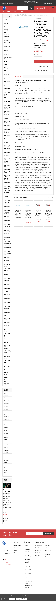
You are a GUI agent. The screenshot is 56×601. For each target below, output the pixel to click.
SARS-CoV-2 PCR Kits (7, 269)
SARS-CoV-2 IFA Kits (7, 166)
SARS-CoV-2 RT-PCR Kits (7, 319)
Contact (14, 11)
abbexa (5, 411)
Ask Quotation (6, 11)
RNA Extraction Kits (6, 69)
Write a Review (49, 40)
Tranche (6, 372)
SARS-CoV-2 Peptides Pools (7, 274)
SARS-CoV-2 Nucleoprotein (7, 242)
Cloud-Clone (6, 400)
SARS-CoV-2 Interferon (7, 183)
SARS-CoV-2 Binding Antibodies (7, 113)
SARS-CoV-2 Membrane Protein (7, 202)
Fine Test (6, 447)
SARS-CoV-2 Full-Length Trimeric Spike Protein (7, 147)
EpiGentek (6, 419)
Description (18, 76)
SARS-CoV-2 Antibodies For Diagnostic (7, 83)
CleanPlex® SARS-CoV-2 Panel (7, 25)
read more (5, 514)
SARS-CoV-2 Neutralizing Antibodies (7, 226)
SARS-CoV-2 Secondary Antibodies (7, 324)
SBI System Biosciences (6, 415)
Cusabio (5, 422)
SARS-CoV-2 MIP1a (7, 207)
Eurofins (6, 427)
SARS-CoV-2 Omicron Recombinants (7, 259)
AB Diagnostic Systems (7, 451)
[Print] (41, 71)
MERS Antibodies (6, 54)
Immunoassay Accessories (7, 45)
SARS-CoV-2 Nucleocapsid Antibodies (7, 232)
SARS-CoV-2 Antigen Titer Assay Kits (7, 101)
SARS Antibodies (6, 73)
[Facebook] (35, 71)
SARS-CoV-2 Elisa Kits (7, 126)
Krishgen (6, 457)
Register (41, 8)
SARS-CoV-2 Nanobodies (7, 221)
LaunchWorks (7, 444)
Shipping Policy (21, 593)
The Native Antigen (6, 461)
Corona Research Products (6, 520)
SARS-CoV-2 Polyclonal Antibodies (7, 280)
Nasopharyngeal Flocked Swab (8, 58)
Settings (5, 599)
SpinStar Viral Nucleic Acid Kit (7, 368)
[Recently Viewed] (46, 8)
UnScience (6, 465)
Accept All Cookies (21, 599)
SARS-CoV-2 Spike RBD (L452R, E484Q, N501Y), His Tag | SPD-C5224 (48, 213)
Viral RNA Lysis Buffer (6, 378)
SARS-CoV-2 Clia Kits (7, 122)
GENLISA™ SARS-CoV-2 (7, 41)
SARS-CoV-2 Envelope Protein (7, 137)
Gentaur (5, 430)
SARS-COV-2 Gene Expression (7, 154)
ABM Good (6, 406)
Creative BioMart (6, 438)
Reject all (12, 599)
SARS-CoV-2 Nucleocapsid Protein (7, 237)
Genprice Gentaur (6, 433)
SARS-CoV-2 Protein (7, 285)
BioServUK (6, 403)
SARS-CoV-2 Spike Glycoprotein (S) (7, 336)
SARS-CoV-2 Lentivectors (7, 191)
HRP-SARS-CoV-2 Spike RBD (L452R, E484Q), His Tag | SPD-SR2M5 (38, 213)
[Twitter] (44, 71)
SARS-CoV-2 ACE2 (7, 77)
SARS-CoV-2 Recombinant (7, 303)
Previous (49, 197)
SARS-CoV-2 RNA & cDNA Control (7, 314)
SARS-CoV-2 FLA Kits (7, 141)
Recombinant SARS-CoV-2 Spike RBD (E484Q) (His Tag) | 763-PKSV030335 (18, 214)
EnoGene (6, 409)
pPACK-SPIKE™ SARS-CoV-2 (7, 63)
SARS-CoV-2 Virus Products (7, 362)
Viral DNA (6, 374)
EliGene (5, 467)
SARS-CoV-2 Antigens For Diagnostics (7, 107)
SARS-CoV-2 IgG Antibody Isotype (7, 171)
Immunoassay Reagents (7, 49)
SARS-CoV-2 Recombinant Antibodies (7, 308)
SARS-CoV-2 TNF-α (7, 351)
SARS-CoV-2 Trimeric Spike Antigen (7, 356)
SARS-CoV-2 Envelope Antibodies (7, 131)
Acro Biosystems (6, 394)
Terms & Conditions (8, 593)
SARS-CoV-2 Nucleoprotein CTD (7, 247)
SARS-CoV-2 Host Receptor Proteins (7, 160)
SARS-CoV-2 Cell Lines (7, 117)
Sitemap (16, 552)
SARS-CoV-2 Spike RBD (7, 341)
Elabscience (6, 397)
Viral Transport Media (6, 383)
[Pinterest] (47, 71)
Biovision (6, 424)
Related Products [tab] (20, 197)
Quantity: (37, 54)
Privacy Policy (47, 593)
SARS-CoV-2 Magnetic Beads (7, 196)
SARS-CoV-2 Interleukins (7, 187)
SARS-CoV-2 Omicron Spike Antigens (7, 264)
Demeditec (6, 455)
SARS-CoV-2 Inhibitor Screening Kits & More (7, 177)
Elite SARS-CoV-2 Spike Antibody (6, 36)
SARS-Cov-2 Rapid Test (7, 295)
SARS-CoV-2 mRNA (7, 217)
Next (52, 197)
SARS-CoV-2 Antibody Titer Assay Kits (7, 95)
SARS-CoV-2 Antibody (7, 89)
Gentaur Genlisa (5, 471)
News (22, 11)
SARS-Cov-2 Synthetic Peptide (7, 347)
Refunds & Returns (34, 593)
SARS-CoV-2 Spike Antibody (7, 329)
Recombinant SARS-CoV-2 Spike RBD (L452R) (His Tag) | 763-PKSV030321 (28, 214)
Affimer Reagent (6, 20)
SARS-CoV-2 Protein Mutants (7, 290)
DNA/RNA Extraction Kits (6, 31)
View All (5, 475)
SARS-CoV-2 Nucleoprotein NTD (7, 253)
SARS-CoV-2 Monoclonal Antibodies (7, 212)
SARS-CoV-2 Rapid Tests (7, 299)
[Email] (38, 71)
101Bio (5, 442)
